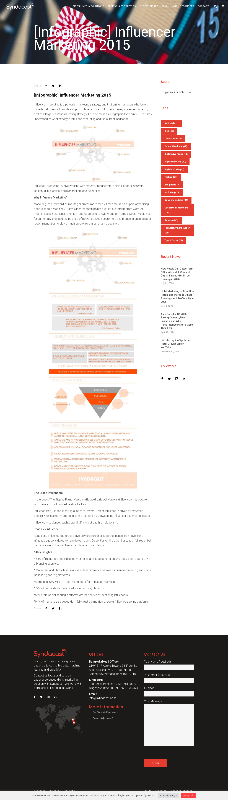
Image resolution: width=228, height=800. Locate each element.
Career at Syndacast (103, 718)
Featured (170, 177)
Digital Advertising (176, 154)
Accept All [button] (188, 795)
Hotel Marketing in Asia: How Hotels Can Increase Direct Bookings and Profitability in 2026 (177, 296)
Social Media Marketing (176, 210)
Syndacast (171, 220)
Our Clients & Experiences (105, 712)
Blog (169, 131)
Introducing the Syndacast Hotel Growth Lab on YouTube (176, 344)
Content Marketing (175, 146)
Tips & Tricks (173, 240)
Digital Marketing (175, 161)
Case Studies (173, 138)
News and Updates (176, 200)
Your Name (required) (157, 661)
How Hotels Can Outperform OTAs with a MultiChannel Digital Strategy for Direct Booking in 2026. (177, 274)
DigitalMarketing (174, 169)
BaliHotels (171, 123)
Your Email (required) (157, 674)
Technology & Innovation (177, 230)
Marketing (171, 192)
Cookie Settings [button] (168, 795)
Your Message (153, 701)
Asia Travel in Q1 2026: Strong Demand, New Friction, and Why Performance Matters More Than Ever (177, 321)
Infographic (171, 184)
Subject (149, 688)
